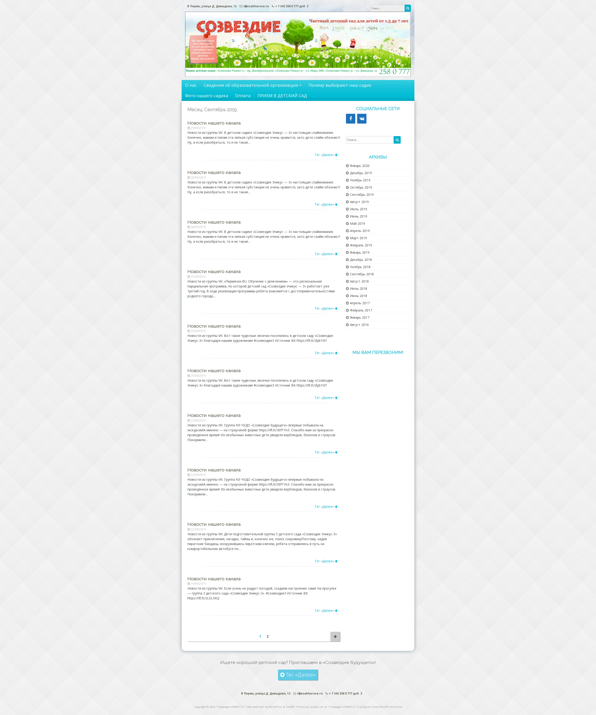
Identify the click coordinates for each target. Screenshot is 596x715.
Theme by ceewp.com (310, 706)
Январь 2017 (359, 317)
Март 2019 (358, 238)
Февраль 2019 (361, 245)
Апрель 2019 (360, 230)
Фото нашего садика (206, 95)
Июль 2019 (358, 209)
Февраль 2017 (361, 310)
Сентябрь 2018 (362, 274)
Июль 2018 (358, 288)
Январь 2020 (359, 165)
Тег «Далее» (325, 154)
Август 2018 (359, 281)
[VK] (361, 119)
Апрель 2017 (360, 303)
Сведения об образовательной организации (251, 85)
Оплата (243, 95)
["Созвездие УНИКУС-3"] (298, 75)
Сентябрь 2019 (362, 194)
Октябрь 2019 (361, 187)
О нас (191, 85)
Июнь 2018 (358, 296)
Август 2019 (359, 202)
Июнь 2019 (358, 216)
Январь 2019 (359, 252)
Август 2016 (359, 324)
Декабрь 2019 (361, 173)
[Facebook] (350, 119)
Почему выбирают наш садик (339, 85)
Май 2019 (357, 223)
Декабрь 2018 (361, 259)
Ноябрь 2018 (360, 267)
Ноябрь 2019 (360, 180)
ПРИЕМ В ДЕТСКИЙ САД (282, 95)
